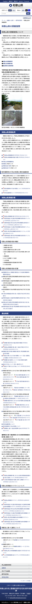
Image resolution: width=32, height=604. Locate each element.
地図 (28, 593)
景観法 (5, 164)
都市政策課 (19, 20)
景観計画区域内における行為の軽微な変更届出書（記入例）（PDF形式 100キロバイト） (16, 407)
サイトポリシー (5, 602)
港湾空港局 (5, 577)
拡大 (14, 10)
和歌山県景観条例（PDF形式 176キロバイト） (15, 155)
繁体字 (16, 1)
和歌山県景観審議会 (8, 161)
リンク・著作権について (16, 602)
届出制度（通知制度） (8, 66)
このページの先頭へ (26, 580)
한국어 (21, 1)
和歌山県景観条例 (7, 61)
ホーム (3, 20)
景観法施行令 (6, 168)
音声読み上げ (27, 18)
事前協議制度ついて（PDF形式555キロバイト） (16, 193)
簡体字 (10, 1)
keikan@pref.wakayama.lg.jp (18, 598)
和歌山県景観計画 (7, 63)
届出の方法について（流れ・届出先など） (13, 364)
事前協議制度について (9, 424)
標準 (10, 10)
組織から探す (10, 20)
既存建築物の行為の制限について (11, 426)
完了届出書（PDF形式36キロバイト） (20, 417)
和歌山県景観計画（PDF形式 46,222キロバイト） (16, 216)
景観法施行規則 (7, 166)
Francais (26, 1)
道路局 (4, 568)
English (5, 1)
